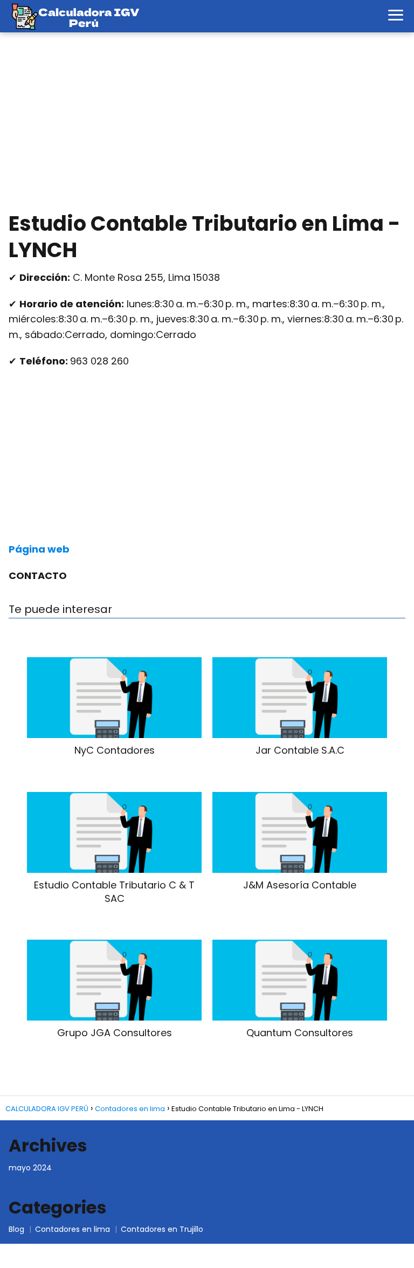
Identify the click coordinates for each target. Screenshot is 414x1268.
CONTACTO (38, 575)
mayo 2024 (30, 1167)
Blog (16, 1229)
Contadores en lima (72, 1229)
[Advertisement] (207, 124)
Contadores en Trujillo (162, 1229)
